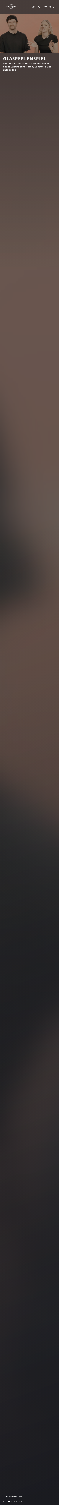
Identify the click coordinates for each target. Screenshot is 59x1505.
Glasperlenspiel (24, 58)
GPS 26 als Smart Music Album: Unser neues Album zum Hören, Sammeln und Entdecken (27, 66)
